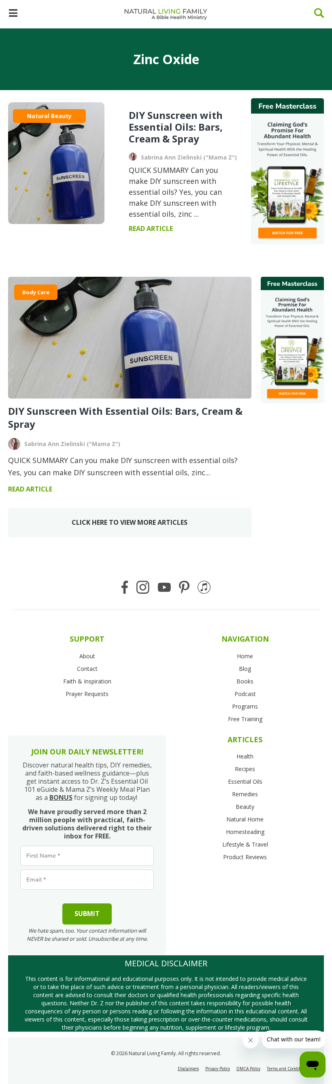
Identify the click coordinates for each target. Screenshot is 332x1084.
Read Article (30, 489)
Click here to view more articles (129, 522)
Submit (87, 913)
